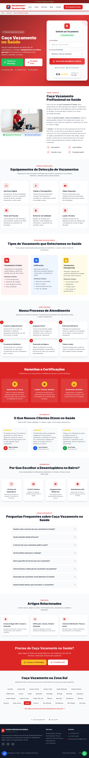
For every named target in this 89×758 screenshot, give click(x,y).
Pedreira (80, 698)
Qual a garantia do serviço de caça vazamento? (31, 561)
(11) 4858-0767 (34, 62)
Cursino (20, 694)
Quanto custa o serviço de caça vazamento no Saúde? (34, 529)
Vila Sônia (82, 703)
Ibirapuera (39, 694)
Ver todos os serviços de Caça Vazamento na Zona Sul (44, 709)
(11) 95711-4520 (74, 736)
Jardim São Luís (38, 698)
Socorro (36, 703)
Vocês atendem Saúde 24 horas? (26, 537)
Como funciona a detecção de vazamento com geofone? (35, 569)
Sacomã (6, 703)
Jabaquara (79, 694)
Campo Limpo (47, 689)
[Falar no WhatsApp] (84, 753)
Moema (49, 698)
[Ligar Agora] (4, 753)
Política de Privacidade (69, 753)
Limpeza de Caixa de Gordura (54, 738)
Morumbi (59, 698)
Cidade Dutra (10, 694)
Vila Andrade (47, 703)
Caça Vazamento (51, 743)
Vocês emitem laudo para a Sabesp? (27, 553)
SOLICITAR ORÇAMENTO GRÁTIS (68, 61)
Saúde (27, 703)
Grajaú (29, 694)
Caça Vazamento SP (38, 719)
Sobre (37, 7)
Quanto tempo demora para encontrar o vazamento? (33, 585)
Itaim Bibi (69, 694)
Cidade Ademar (76, 689)
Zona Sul (8, 13)
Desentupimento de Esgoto (54, 733)
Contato (58, 7)
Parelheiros (70, 698)
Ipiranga (59, 694)
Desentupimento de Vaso (53, 736)
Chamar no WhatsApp (11, 62)
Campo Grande (34, 689)
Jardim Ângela (10, 698)
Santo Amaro (17, 703)
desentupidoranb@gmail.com (78, 739)
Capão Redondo (61, 689)
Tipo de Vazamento (57, 49)
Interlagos (49, 694)
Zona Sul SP (54, 719)
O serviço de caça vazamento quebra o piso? (30, 545)
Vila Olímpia (71, 703)
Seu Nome (54, 40)
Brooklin (10, 689)
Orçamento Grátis (74, 7)
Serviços (44, 7)
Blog (51, 7)
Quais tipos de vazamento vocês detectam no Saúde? (34, 577)
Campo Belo (21, 689)
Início (30, 7)
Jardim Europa (24, 698)
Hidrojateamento (50, 740)
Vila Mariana (59, 703)
